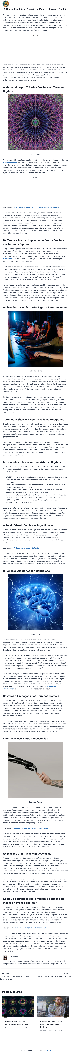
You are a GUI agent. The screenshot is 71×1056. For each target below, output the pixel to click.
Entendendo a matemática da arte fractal (30, 928)
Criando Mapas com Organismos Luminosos (54, 975)
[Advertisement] (35, 50)
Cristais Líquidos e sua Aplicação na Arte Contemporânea (15, 976)
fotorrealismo (8, 259)
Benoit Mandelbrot (10, 162)
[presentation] (18, 1006)
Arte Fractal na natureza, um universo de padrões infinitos (36, 207)
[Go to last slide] (5, 1016)
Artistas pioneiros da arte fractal (26, 548)
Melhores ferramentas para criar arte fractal (31, 828)
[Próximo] (65, 1016)
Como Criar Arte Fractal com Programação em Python (51, 1024)
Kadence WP (47, 1050)
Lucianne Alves (12, 1028)
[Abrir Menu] (67, 3)
